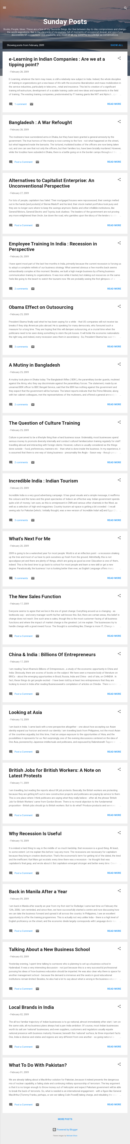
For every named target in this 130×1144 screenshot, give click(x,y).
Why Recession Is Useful (35, 833)
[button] (119, 58)
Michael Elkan (72, 1136)
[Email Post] (31, 105)
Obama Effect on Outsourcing (41, 307)
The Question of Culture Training (44, 423)
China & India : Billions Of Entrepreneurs (52, 654)
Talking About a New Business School (49, 949)
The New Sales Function (35, 596)
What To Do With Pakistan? (38, 1065)
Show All (116, 45)
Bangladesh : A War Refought (40, 122)
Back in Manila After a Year (38, 891)
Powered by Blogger (67, 1129)
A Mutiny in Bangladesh (34, 365)
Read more (114, 104)
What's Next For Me (29, 538)
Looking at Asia (25, 712)
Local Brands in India (31, 1007)
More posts (65, 1119)
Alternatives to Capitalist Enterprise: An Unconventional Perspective (51, 183)
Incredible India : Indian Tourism (43, 481)
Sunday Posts (65, 21)
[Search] (125, 8)
